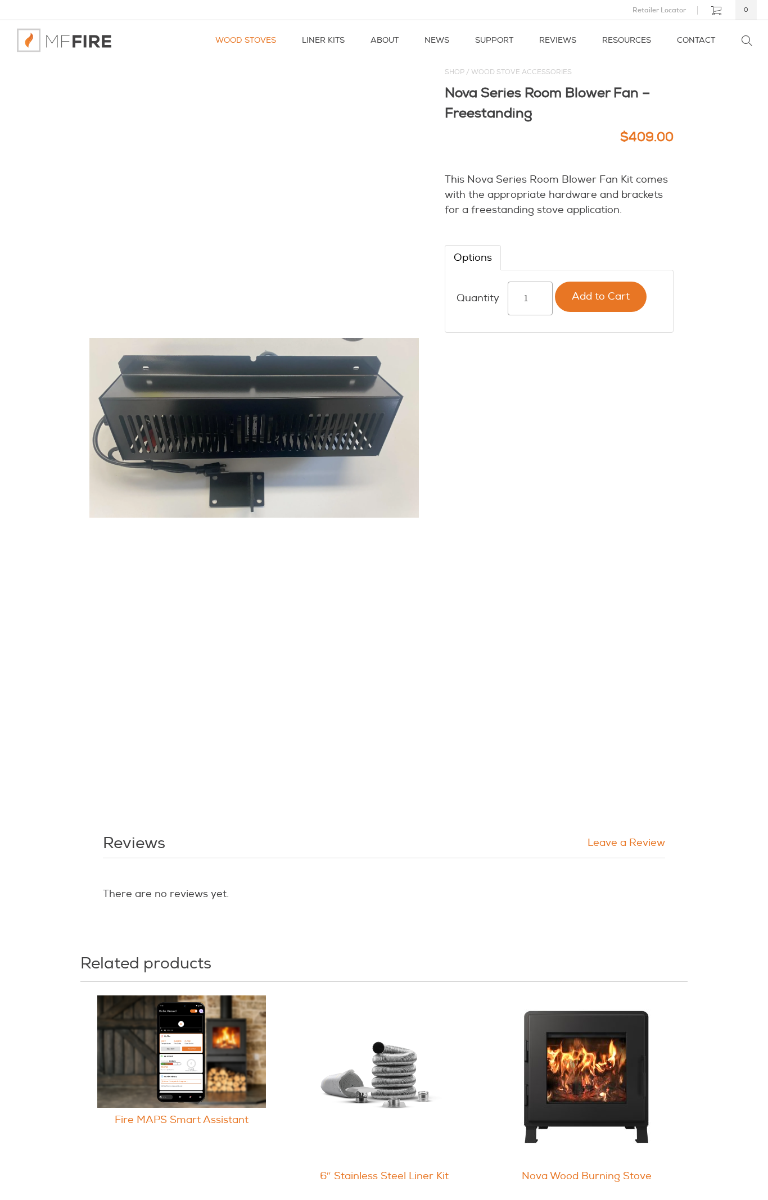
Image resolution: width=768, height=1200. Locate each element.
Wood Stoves (245, 40)
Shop (454, 72)
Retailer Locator (659, 10)
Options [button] (473, 257)
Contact (696, 40)
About (385, 40)
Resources (626, 40)
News (436, 40)
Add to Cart (601, 296)
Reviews (557, 40)
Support (494, 40)
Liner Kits (323, 40)
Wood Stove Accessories (521, 72)
